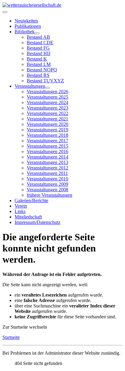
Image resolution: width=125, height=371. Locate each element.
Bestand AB (38, 37)
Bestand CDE (40, 42)
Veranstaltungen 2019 (47, 129)
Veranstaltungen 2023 (47, 107)
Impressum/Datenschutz (37, 222)
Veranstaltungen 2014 (47, 156)
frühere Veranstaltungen (49, 195)
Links (20, 211)
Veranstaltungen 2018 (47, 135)
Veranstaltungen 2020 (47, 124)
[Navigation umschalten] (4, 12)
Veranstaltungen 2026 (47, 91)
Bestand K (37, 58)
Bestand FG (38, 48)
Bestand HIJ (38, 53)
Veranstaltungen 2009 (47, 184)
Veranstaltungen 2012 (47, 167)
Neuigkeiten (26, 20)
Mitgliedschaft (28, 216)
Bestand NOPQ (42, 69)
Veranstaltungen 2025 (47, 97)
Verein (21, 205)
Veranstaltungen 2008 (47, 189)
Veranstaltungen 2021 (47, 118)
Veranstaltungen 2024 (47, 102)
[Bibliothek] (37, 33)
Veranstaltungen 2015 (47, 146)
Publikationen (28, 26)
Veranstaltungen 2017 (47, 140)
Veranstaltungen (30, 86)
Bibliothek (25, 31)
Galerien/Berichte (31, 200)
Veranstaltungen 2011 (47, 173)
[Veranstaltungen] (47, 88)
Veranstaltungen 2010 (47, 178)
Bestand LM (39, 64)
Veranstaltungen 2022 (47, 113)
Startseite (11, 337)
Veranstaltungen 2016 (47, 151)
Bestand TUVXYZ (45, 80)
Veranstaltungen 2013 (47, 162)
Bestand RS (38, 75)
